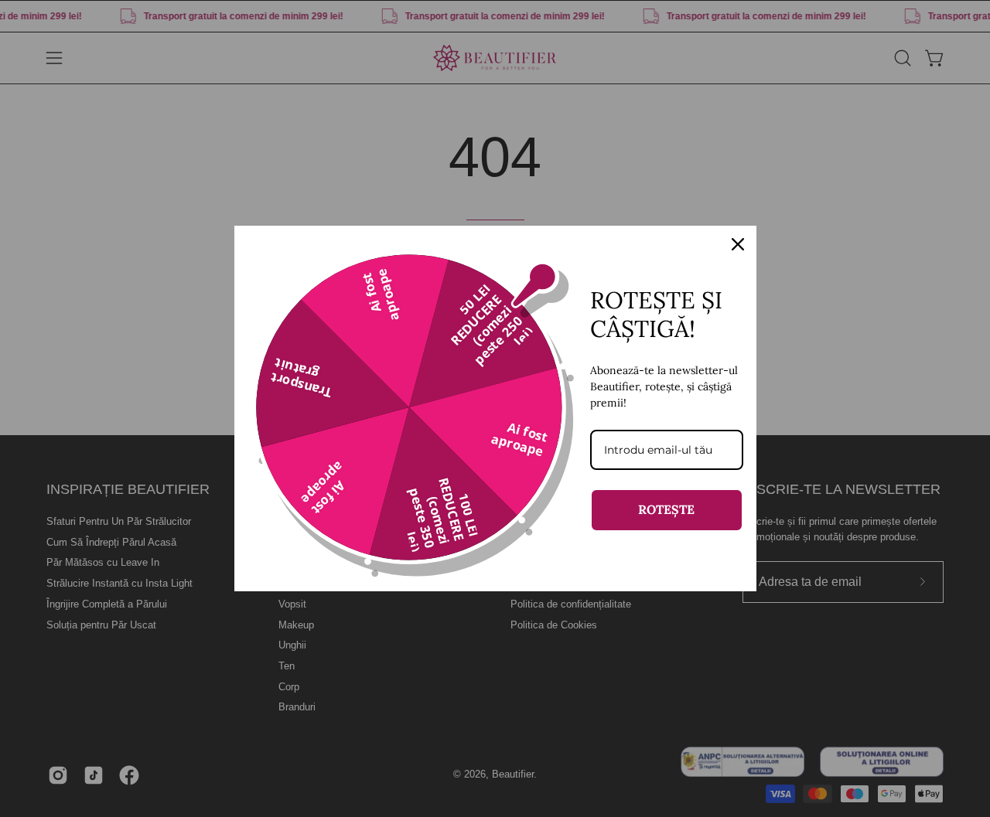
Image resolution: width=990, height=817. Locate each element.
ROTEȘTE (666, 509)
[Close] (737, 244)
